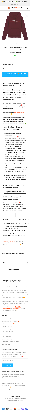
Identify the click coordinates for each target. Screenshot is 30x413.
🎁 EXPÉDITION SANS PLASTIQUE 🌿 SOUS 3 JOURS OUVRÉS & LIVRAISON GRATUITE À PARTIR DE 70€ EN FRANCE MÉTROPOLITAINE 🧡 (15, 3)
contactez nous (16, 308)
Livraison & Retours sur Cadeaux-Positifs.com (13, 253)
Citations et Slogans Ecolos (9, 329)
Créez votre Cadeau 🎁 (8, 324)
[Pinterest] (9, 390)
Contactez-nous (6, 336)
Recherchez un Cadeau (8, 319)
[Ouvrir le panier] (28, 8)
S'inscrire (7, 365)
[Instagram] (5, 390)
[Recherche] (25, 8)
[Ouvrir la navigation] (2, 8)
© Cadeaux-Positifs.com (15, 396)
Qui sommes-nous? (7, 339)
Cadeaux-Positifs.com (9, 241)
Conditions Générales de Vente (10, 341)
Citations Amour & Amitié (9, 331)
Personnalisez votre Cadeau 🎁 (10, 321)
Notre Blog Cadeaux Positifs (9, 334)
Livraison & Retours (7, 326)
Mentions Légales (6, 344)
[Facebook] (2, 390)
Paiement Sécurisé (6, 257)
